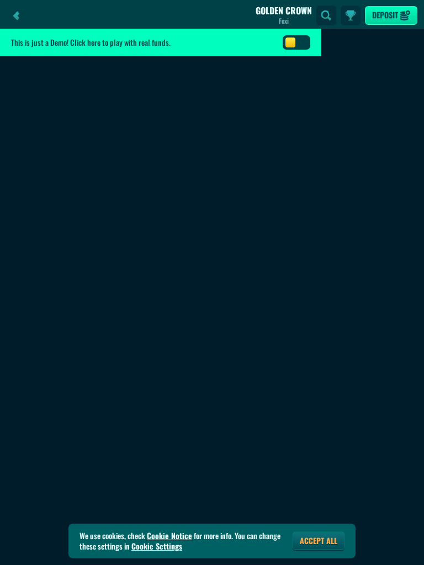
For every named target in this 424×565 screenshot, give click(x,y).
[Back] (16, 15)
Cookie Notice (169, 535)
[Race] (351, 15)
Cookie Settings (156, 546)
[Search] (326, 15)
